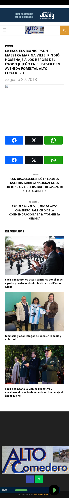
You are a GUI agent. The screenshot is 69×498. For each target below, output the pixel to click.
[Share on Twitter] (34, 140)
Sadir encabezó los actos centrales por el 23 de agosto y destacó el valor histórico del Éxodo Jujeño (34, 283)
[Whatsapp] (39, 479)
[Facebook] (30, 479)
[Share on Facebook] (14, 140)
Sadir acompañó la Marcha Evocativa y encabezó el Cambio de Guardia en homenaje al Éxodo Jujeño (34, 392)
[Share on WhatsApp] (53, 140)
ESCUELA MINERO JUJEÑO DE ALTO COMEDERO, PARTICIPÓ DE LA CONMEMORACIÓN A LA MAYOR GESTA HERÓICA (34, 212)
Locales (9, 46)
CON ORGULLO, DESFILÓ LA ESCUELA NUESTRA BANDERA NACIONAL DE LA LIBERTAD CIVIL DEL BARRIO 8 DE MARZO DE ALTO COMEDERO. (34, 185)
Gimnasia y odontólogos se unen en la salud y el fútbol (33, 338)
